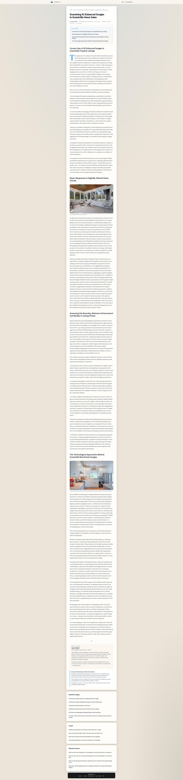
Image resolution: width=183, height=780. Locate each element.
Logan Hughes (74, 21)
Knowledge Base (129, 2)
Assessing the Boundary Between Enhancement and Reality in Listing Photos (90, 37)
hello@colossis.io (91, 774)
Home (71, 9)
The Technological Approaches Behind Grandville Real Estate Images (90, 41)
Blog (123, 2)
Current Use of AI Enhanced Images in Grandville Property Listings (89, 31)
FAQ (103, 776)
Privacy (83, 684)
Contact (79, 684)
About (75, 684)
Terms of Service (98, 776)
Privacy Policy (91, 776)
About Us (80, 776)
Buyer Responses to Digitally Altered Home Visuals (85, 34)
